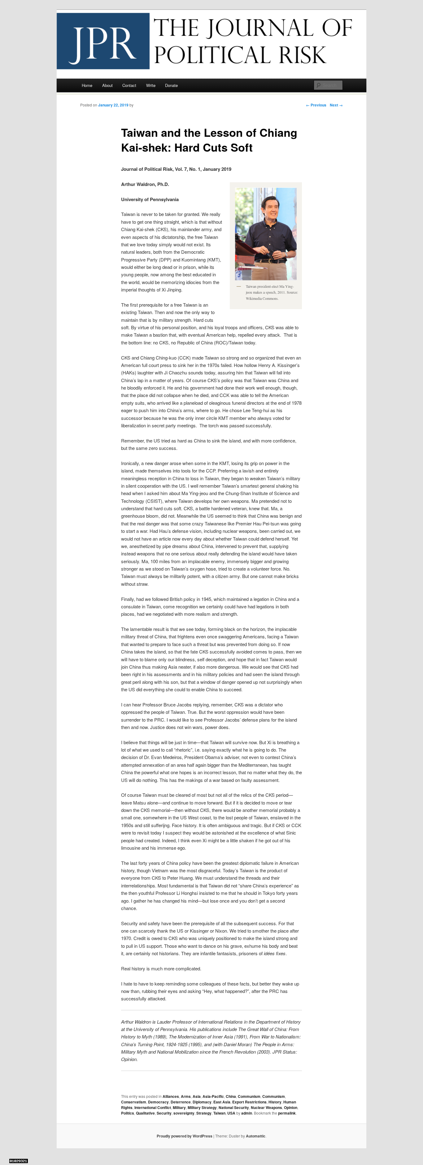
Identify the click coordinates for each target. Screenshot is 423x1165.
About (107, 85)
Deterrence (181, 1102)
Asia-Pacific (213, 1096)
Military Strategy (202, 1107)
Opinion (290, 1107)
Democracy (158, 1102)
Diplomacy (202, 1102)
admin (246, 1113)
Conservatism (133, 1102)
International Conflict (152, 1107)
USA (231, 1113)
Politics (127, 1113)
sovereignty (183, 1113)
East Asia (221, 1102)
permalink (287, 1113)
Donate (171, 85)
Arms (186, 1096)
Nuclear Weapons (266, 1107)
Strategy (204, 1113)
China (231, 1096)
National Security (234, 1107)
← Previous (316, 105)
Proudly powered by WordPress (184, 1136)
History (274, 1102)
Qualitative (145, 1113)
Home (87, 85)
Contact (129, 85)
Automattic (255, 1136)
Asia (197, 1096)
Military (179, 1107)
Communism (249, 1096)
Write (150, 85)
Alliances (171, 1096)
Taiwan (219, 1113)
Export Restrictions (249, 1102)
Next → (336, 105)
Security (164, 1113)
